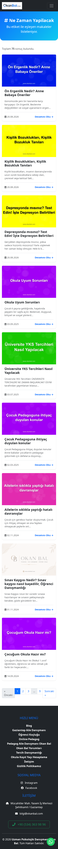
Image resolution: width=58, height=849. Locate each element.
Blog (29, 725)
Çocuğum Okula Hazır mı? (25, 654)
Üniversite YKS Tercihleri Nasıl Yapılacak (29, 371)
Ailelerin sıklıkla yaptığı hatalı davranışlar (28, 511)
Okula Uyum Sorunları (22, 302)
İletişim (29, 761)
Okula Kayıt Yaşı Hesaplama (29, 757)
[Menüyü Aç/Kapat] (51, 6)
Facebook (31, 788)
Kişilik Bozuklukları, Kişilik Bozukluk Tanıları (25, 163)
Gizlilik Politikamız (29, 766)
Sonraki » (49, 693)
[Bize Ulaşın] (51, 842)
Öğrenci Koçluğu (29, 734)
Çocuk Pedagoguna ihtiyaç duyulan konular (26, 441)
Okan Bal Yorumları (29, 748)
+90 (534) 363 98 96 (31, 824)
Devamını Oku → (44, 116)
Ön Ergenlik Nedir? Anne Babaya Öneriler (24, 93)
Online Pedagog (29, 739)
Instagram (31, 783)
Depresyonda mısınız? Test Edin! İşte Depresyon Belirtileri (29, 234)
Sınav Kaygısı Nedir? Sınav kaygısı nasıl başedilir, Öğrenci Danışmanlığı (29, 584)
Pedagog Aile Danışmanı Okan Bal (29, 743)
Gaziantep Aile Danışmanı (29, 730)
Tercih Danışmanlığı (29, 752)
